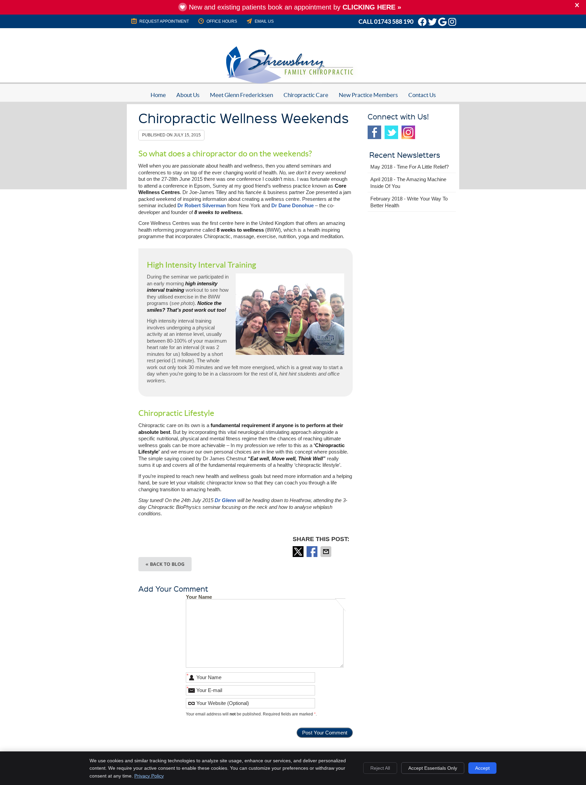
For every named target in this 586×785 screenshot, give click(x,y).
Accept (482, 768)
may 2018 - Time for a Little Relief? (409, 167)
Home (158, 95)
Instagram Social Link (408, 132)
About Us (187, 95)
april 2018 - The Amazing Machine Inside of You (408, 182)
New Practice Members (368, 95)
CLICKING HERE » (372, 7)
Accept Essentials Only (432, 768)
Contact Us (422, 95)
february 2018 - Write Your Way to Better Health (409, 202)
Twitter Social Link (391, 132)
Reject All (380, 768)
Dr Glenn (225, 500)
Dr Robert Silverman (201, 205)
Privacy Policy (149, 776)
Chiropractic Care (306, 95)
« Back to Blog (164, 564)
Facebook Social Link (374, 132)
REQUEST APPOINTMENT (164, 21)
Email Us (264, 21)
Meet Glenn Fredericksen (241, 95)
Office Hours (222, 21)
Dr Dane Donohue (292, 205)
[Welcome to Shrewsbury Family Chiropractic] (293, 84)
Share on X (299, 551)
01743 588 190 (393, 21)
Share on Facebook (313, 551)
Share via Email (326, 551)
